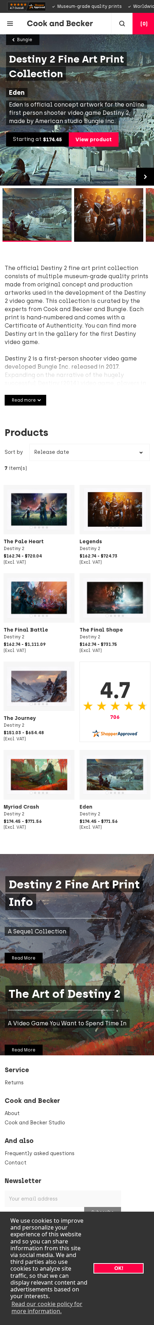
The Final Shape (101, 630)
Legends (91, 541)
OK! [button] (118, 1268)
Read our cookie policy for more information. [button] (46, 1307)
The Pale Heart (24, 541)
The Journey (20, 718)
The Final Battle (26, 630)
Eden (86, 807)
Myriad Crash (21, 807)
